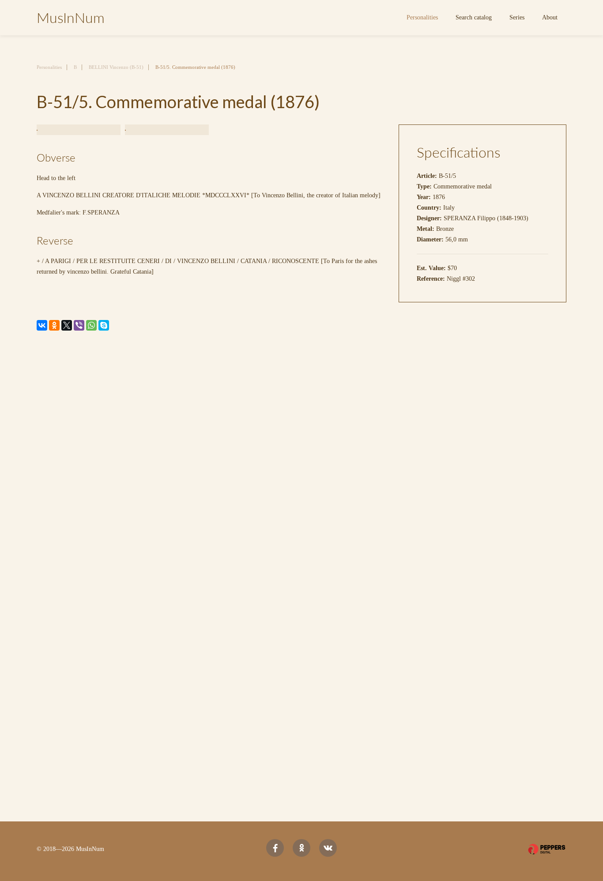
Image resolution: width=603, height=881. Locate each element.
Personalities (422, 17)
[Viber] (79, 325)
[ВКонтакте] (42, 325)
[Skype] (103, 325)
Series (516, 17)
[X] (66, 325)
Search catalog (474, 17)
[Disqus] (301, 458)
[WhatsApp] (91, 325)
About (550, 17)
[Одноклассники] (54, 325)
